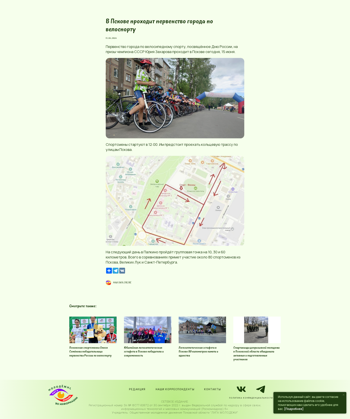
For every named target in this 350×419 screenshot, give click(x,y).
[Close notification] (343, 395)
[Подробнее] (294, 409)
